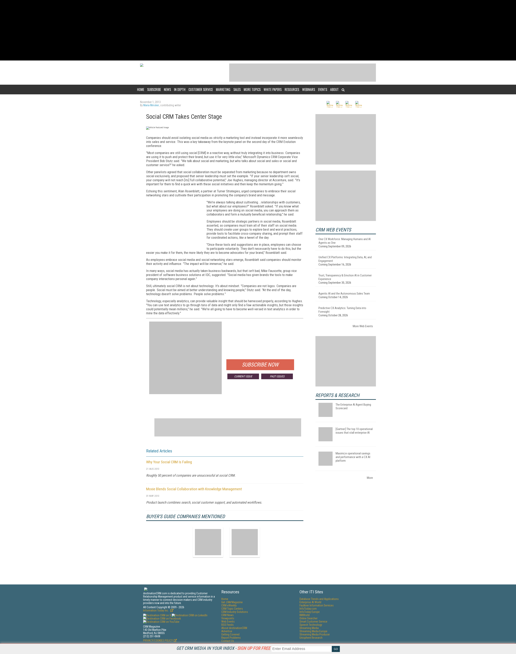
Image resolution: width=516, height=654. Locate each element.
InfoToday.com (308, 608)
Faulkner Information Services (317, 605)
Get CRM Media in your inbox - (223, 648)
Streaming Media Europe (313, 631)
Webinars (308, 89)
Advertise (226, 631)
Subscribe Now (260, 364)
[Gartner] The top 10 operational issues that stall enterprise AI (354, 430)
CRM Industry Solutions (234, 611)
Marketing (223, 89)
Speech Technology (311, 624)
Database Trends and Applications (319, 599)
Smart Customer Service (313, 621)
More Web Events (363, 326)
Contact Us (227, 641)
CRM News (227, 615)
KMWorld (305, 615)
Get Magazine (232, 602)
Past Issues (277, 376)
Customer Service (200, 89)
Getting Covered (230, 634)
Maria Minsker (151, 105)
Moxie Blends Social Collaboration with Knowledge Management (194, 489)
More (370, 478)
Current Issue (243, 376)
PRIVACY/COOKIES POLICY (158, 640)
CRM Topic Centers (232, 608)
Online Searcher (308, 618)
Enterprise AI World (310, 602)
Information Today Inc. (156, 610)
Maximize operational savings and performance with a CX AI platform (353, 457)
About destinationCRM (234, 628)
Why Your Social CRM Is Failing (169, 462)
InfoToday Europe (310, 611)
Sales (237, 89)
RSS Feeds (227, 624)
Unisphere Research (311, 637)
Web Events (228, 621)
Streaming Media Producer (315, 634)
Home (140, 89)
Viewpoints (227, 618)
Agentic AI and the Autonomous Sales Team (344, 293)
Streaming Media (309, 628)
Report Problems (231, 637)
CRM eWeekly (229, 605)
